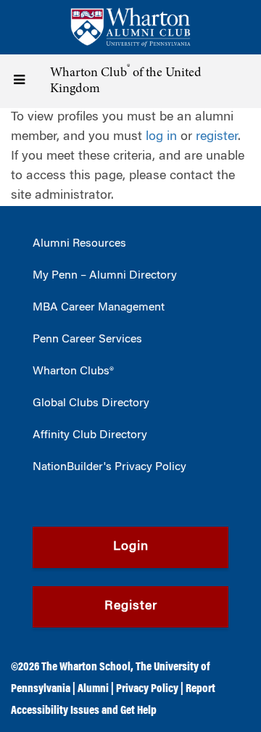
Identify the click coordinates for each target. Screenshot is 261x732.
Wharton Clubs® (73, 371)
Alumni (93, 689)
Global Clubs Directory (91, 403)
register (217, 137)
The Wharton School (85, 667)
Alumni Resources (79, 244)
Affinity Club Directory (90, 435)
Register (130, 606)
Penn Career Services (87, 339)
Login (131, 547)
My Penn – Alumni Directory (105, 275)
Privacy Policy (147, 689)
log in (161, 137)
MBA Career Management (99, 307)
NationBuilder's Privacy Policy (109, 467)
